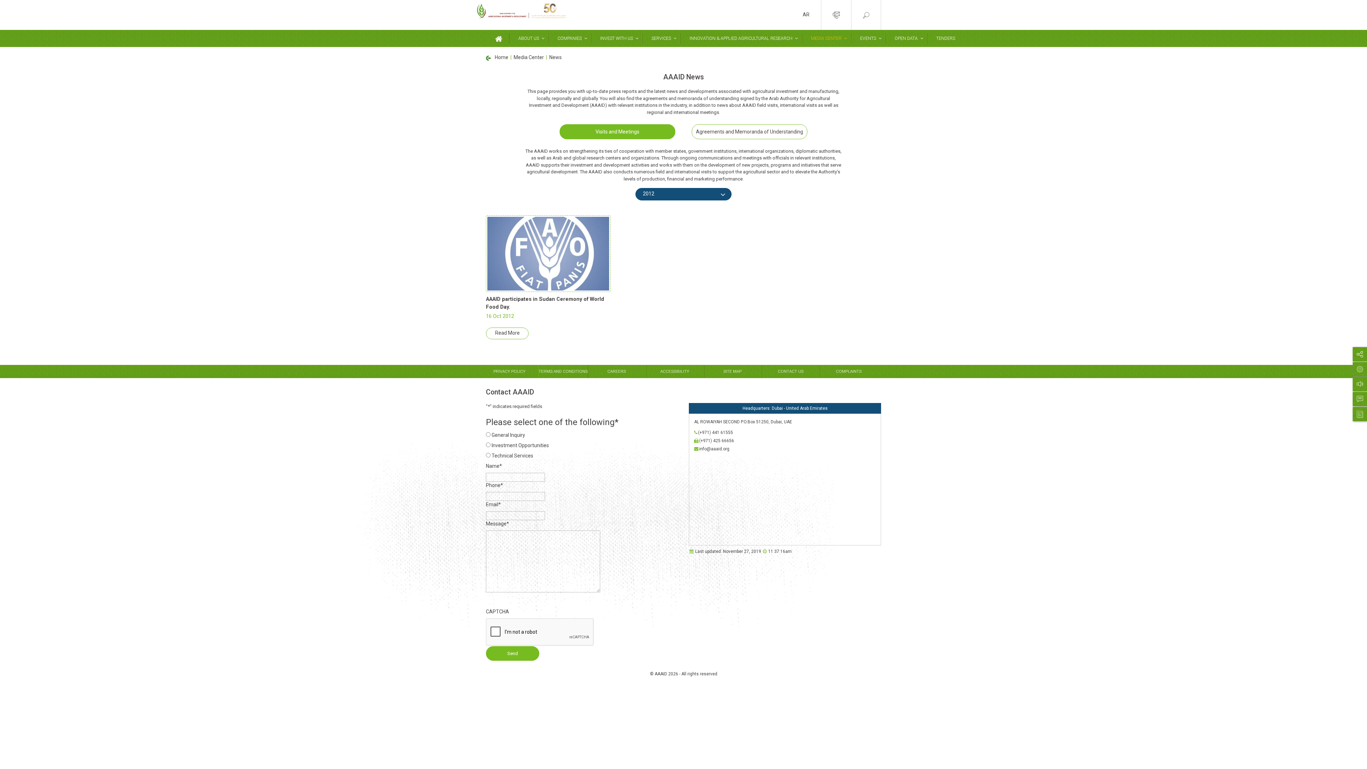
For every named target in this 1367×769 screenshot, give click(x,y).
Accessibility (674, 371)
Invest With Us (616, 38)
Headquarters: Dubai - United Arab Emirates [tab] (785, 408)
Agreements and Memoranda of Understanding (749, 132)
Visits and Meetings (617, 132)
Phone (494, 485)
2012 (648, 194)
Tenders (945, 38)
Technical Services (512, 456)
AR (806, 14)
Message (497, 524)
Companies (569, 38)
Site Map (732, 371)
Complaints (848, 371)
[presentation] (540, 632)
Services (661, 38)
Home (501, 57)
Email (493, 504)
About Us (528, 38)
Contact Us (790, 371)
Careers (616, 371)
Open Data (906, 38)
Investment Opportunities (520, 445)
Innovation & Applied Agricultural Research (741, 38)
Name (494, 466)
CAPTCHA (497, 611)
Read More (507, 333)
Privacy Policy (509, 371)
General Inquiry (508, 435)
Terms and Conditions (563, 371)
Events (868, 38)
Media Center (826, 38)
